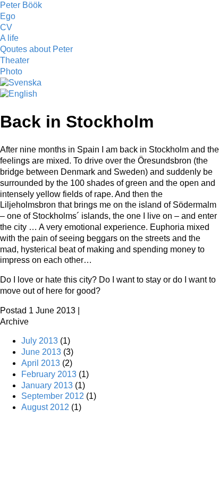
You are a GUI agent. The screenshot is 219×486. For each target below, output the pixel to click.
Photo (11, 71)
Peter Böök (21, 5)
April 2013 (40, 363)
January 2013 (47, 385)
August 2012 (45, 407)
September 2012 (52, 395)
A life (9, 37)
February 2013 (49, 374)
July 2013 (39, 340)
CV (6, 27)
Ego (7, 16)
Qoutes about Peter (36, 49)
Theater (14, 60)
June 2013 (41, 351)
